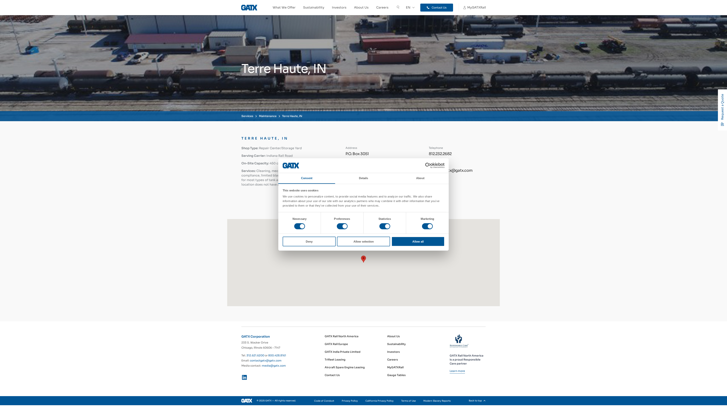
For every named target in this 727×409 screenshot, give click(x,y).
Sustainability (313, 7)
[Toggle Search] (398, 7)
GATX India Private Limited (342, 352)
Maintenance (268, 116)
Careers (382, 7)
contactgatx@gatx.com (266, 360)
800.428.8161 (277, 355)
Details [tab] (363, 178)
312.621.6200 (255, 355)
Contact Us (332, 375)
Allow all (418, 241)
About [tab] (420, 178)
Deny (309, 241)
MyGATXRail (395, 367)
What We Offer (284, 7)
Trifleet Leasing (335, 359)
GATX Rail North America (341, 336)
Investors (339, 7)
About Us (361, 7)
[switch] (342, 226)
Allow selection (363, 241)
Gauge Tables (396, 375)
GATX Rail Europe (336, 344)
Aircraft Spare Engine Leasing (345, 367)
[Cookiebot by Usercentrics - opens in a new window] (428, 165)
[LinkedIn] (244, 378)
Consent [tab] (306, 178)
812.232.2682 (440, 153)
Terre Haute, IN (292, 116)
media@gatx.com (274, 365)
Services (247, 116)
